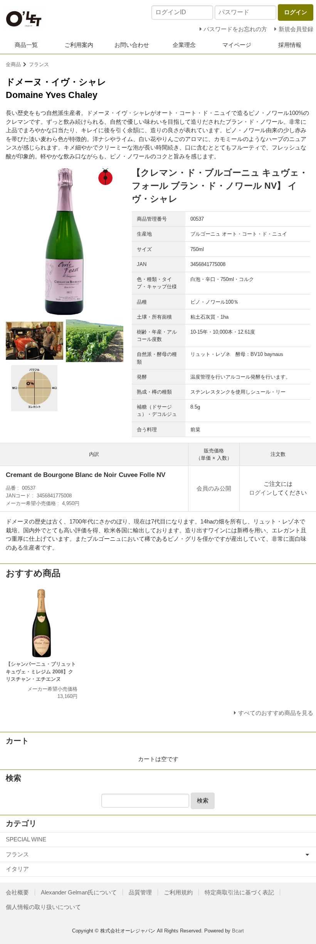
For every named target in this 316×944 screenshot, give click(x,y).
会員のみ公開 (214, 488)
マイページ (236, 45)
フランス (39, 64)
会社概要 (17, 892)
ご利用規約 (178, 892)
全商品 (13, 64)
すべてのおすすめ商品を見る (275, 713)
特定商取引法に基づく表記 (239, 892)
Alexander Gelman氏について (79, 892)
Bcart (238, 931)
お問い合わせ (131, 45)
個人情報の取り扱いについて (43, 907)
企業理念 (184, 45)
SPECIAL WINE (26, 839)
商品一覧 (26, 45)
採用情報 (289, 45)
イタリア (17, 869)
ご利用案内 (78, 45)
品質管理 (140, 892)
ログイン (260, 492)
